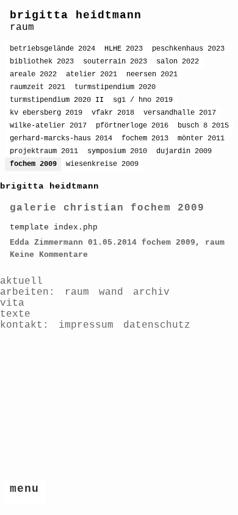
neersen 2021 (152, 74)
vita (12, 303)
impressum (86, 325)
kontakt (21, 325)
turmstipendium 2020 (115, 87)
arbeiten (24, 292)
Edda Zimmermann (46, 242)
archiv (151, 292)
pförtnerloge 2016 (132, 125)
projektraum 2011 (44, 151)
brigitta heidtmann (76, 15)
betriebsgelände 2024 (52, 49)
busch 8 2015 (203, 125)
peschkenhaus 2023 (188, 49)
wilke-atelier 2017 (48, 125)
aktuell (21, 281)
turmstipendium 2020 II (57, 100)
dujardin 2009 (184, 151)
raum (215, 242)
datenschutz (156, 325)
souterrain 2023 (115, 61)
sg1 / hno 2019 (143, 100)
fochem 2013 (144, 138)
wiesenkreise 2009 (102, 164)
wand (111, 292)
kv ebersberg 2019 (46, 113)
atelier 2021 (91, 74)
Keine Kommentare (49, 254)
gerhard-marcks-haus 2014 (61, 138)
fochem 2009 (33, 164)
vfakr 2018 (113, 113)
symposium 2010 (117, 151)
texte (15, 314)
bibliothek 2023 (42, 61)
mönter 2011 (201, 138)
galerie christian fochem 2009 (107, 208)
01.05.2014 (112, 242)
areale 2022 (33, 74)
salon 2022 (177, 61)
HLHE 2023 (123, 49)
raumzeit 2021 (37, 87)
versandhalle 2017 (179, 113)
